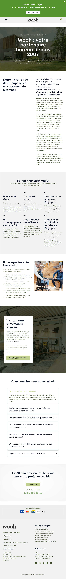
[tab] (33, 396)
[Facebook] (36, 563)
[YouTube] (43, 563)
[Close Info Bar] (64, 2)
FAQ (36, 552)
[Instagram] (40, 563)
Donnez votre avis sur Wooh (42, 558)
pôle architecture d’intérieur (53, 136)
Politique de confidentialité (42, 554)
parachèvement (42, 138)
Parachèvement (7, 554)
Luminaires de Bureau (41, 539)
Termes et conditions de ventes (44, 556)
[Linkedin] (47, 563)
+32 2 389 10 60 (33, 492)
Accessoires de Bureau (41, 529)
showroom (44, 118)
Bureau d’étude (7, 552)
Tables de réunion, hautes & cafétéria (45, 541)
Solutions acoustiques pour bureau (44, 531)
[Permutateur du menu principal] (6, 20)
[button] (33, 12)
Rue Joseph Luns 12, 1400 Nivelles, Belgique (15, 542)
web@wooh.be (7, 536)
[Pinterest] (51, 563)
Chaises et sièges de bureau (43, 535)
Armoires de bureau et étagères (44, 533)
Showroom (6, 560)
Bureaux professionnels (41, 537)
